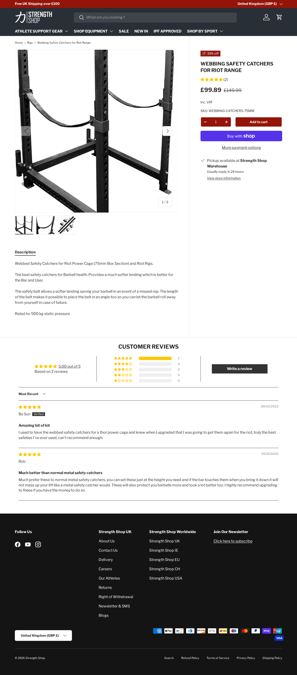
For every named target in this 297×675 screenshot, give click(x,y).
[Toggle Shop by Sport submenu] (221, 31)
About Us (107, 541)
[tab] (25, 252)
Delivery (106, 559)
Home (19, 42)
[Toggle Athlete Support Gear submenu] (66, 31)
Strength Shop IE (163, 550)
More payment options (241, 147)
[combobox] (155, 17)
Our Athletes (109, 578)
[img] (30, 407)
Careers (105, 569)
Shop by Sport (202, 31)
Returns (105, 587)
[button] (279, 17)
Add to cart (259, 122)
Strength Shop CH (164, 569)
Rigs (30, 42)
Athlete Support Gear (39, 31)
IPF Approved (167, 31)
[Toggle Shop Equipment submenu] (111, 31)
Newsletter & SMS (114, 606)
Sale (124, 31)
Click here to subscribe (232, 541)
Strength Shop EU (164, 559)
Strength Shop (35, 658)
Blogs (104, 615)
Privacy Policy (246, 658)
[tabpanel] (96, 289)
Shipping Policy (272, 658)
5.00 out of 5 (69, 366)
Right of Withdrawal (116, 597)
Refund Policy (190, 658)
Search (169, 658)
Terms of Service (218, 658)
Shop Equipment (91, 31)
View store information (224, 178)
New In (141, 31)
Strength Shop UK (164, 541)
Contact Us (108, 550)
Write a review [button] (239, 369)
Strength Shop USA (165, 578)
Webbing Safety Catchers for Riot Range (64, 42)
